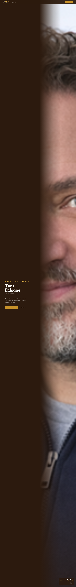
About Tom (23, 307)
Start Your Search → (11, 307)
